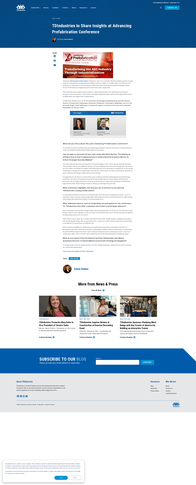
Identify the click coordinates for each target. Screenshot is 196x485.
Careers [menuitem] (93, 7)
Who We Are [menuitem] (171, 381)
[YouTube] (24, 396)
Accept (61, 477)
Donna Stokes (68, 39)
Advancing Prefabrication (79, 81)
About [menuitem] (74, 7)
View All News (96, 290)
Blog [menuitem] (152, 386)
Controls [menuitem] (65, 7)
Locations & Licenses (50, 404)
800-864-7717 (175, 2)
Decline (75, 477)
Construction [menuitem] (35, 7)
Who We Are (74, 258)
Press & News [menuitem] (155, 391)
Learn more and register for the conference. (78, 251)
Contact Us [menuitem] (169, 388)
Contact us (172, 8)
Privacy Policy (76, 468)
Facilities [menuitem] (55, 7)
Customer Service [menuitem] (171, 393)
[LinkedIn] (55, 56)
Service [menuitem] (45, 7)
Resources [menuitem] (83, 7)
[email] (55, 65)
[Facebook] (55, 61)
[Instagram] (27, 396)
